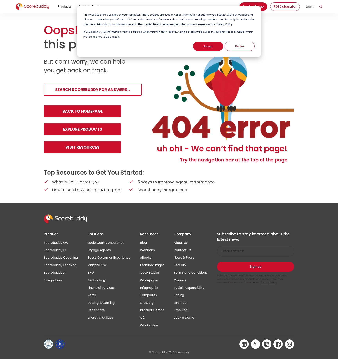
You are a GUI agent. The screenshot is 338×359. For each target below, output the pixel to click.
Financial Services (101, 287)
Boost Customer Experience (108, 257)
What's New (149, 325)
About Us (181, 242)
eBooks (145, 257)
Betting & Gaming (101, 302)
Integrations (53, 280)
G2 (142, 317)
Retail (91, 295)
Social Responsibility (189, 287)
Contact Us (182, 250)
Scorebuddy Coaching (61, 257)
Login (310, 6)
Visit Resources (82, 147)
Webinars (147, 250)
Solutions (95, 233)
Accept (208, 46)
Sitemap (180, 302)
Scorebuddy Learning (60, 265)
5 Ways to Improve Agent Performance (176, 182)
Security (180, 265)
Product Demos (152, 310)
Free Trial (181, 310)
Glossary (147, 302)
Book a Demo (184, 317)
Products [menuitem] (65, 6)
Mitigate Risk (97, 265)
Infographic (149, 287)
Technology (96, 280)
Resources (149, 233)
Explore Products (82, 129)
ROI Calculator (285, 6)
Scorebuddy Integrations (162, 190)
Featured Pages (152, 265)
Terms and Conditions (190, 272)
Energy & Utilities (100, 317)
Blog (143, 242)
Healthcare (96, 310)
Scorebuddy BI (55, 250)
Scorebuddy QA (56, 242)
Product (51, 233)
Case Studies (150, 272)
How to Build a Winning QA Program (87, 190)
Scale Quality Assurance (105, 242)
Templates (148, 295)
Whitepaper (149, 280)
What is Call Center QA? (75, 182)
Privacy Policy (269, 282)
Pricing (179, 295)
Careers (180, 280)
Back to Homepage (82, 111)
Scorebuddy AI (55, 272)
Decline (239, 46)
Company (182, 233)
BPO (90, 272)
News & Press (184, 257)
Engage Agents (99, 250)
